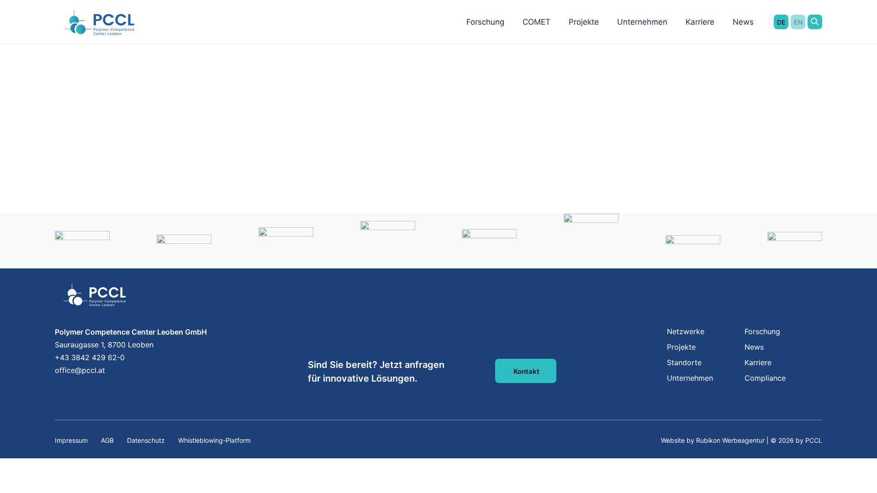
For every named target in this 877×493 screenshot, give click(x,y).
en (798, 22)
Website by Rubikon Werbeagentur (713, 440)
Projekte (584, 21)
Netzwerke (685, 331)
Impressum (71, 440)
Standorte (684, 362)
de (781, 22)
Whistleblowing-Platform (214, 440)
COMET (536, 21)
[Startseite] (100, 25)
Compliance (765, 378)
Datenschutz (146, 440)
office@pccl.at (80, 370)
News (743, 21)
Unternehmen (642, 21)
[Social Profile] (56, 390)
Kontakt (526, 371)
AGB (107, 440)
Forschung (485, 21)
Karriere (700, 21)
